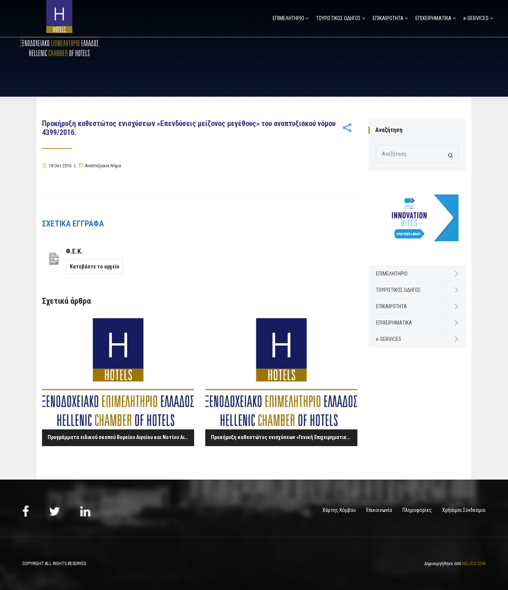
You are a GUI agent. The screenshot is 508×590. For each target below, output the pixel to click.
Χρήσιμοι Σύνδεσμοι (464, 510)
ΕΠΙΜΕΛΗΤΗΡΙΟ (288, 18)
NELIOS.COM (474, 563)
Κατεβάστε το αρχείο (94, 267)
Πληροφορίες (417, 510)
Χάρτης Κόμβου (339, 510)
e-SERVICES (476, 18)
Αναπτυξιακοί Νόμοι (103, 165)
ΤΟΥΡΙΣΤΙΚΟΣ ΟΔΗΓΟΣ (338, 18)
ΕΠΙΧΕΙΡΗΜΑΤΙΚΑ (433, 18)
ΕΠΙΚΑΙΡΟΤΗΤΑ (388, 18)
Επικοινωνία (379, 510)
